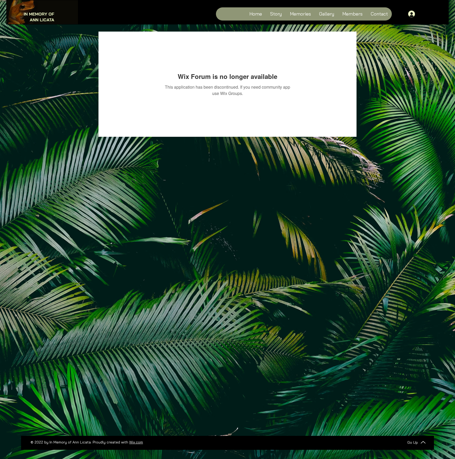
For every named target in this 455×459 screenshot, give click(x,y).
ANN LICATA (42, 19)
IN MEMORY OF (39, 14)
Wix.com (136, 442)
